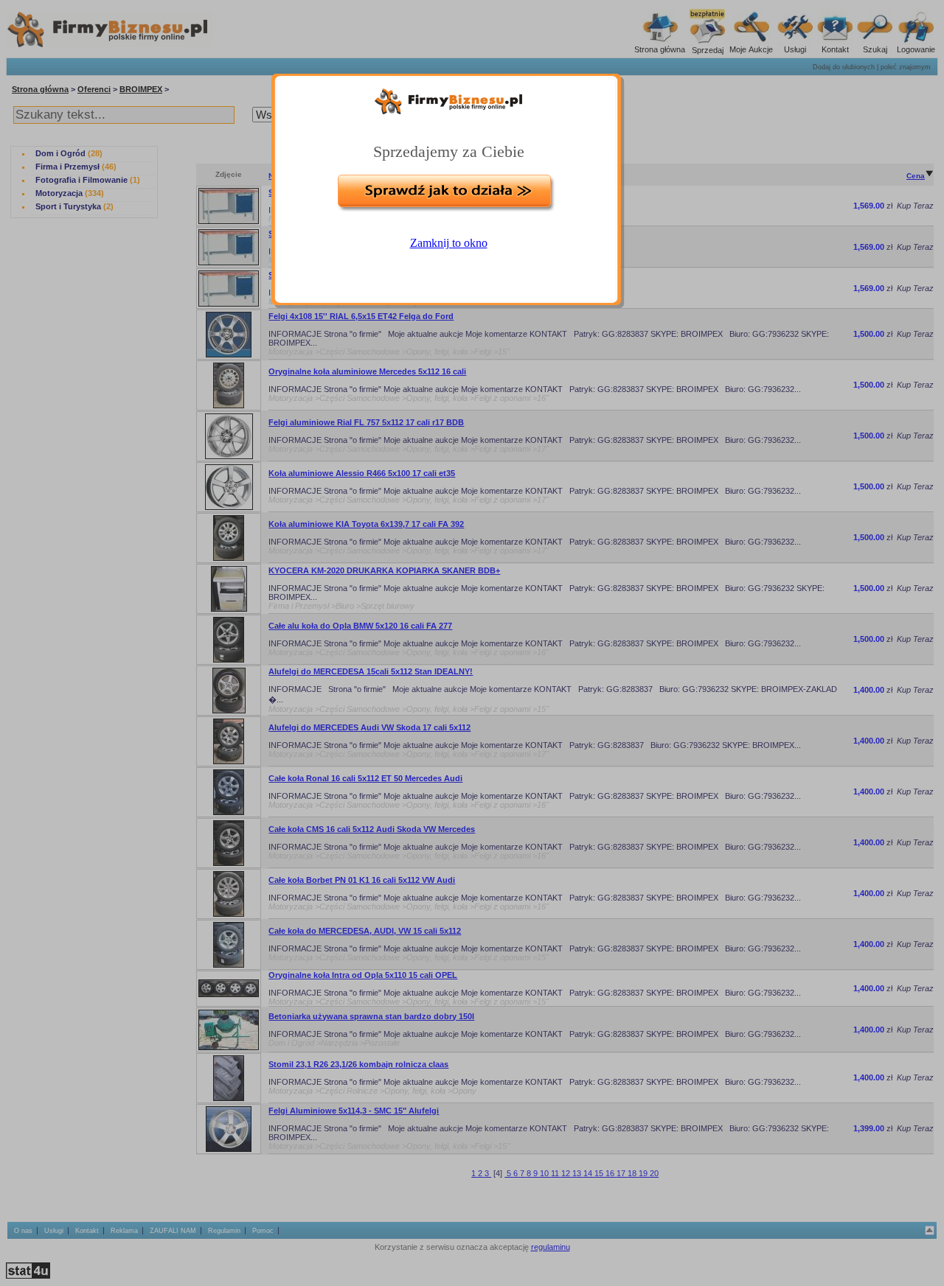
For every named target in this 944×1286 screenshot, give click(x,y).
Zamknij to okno (448, 243)
